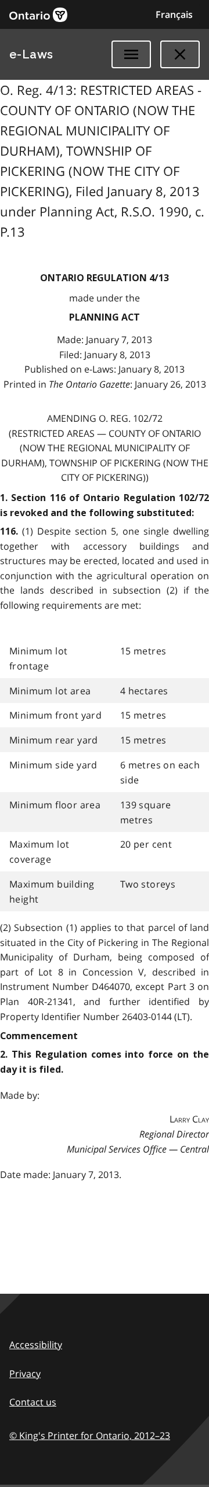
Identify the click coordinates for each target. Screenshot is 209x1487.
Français (174, 14)
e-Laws (31, 54)
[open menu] (131, 54)
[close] (180, 54)
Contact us (32, 1402)
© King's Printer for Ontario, (89, 1435)
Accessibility (35, 1344)
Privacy (25, 1373)
